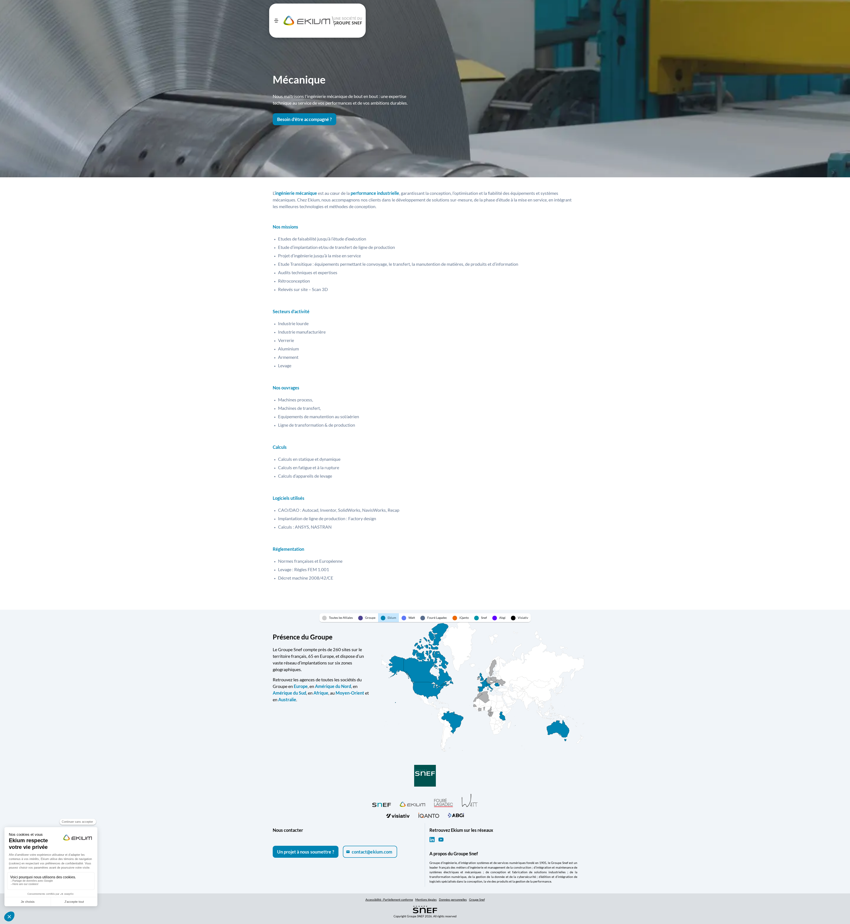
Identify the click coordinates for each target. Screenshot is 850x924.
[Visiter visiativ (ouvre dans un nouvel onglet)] (398, 815)
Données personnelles (453, 899)
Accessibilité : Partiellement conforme (389, 899)
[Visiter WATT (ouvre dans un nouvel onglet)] (470, 800)
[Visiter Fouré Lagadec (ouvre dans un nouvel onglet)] (443, 802)
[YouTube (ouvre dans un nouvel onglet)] (441, 839)
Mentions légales (426, 899)
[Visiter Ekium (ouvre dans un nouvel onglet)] (412, 803)
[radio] (337, 617)
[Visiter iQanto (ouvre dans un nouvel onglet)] (428, 814)
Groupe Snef (477, 899)
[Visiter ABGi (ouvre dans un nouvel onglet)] (456, 815)
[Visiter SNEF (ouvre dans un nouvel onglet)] (381, 804)
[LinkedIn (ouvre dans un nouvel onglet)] (432, 839)
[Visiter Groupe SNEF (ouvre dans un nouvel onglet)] (425, 776)
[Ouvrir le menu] (276, 20)
